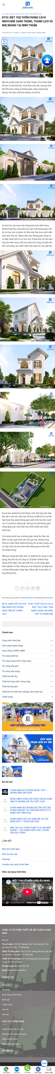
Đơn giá (5, 1014)
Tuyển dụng (7, 1004)
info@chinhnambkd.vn (17, 970)
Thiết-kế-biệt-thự (27, 598)
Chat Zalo (17, 1072)
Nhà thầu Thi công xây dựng (14, 1034)
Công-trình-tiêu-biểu (11, 640)
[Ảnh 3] (12, 771)
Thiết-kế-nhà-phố (10, 686)
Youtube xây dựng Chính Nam (15, 864)
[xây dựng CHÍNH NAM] (27, 4)
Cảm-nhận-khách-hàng (12, 645)
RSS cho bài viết (9, 854)
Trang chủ (6, 985)
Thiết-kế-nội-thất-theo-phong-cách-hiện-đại (22, 691)
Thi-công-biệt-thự (10, 656)
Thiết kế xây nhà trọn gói (12, 1029)
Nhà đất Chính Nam (11, 849)
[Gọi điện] (27, 1068)
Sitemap (6, 859)
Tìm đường (6, 1072)
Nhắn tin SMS (49, 1072)
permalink (49, 598)
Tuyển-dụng (7, 697)
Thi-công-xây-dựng (11, 671)
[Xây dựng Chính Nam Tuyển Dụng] (27, 716)
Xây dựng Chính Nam (37, 33)
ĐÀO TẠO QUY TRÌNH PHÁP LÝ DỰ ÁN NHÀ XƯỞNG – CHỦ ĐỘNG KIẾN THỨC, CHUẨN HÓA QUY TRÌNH (30, 830)
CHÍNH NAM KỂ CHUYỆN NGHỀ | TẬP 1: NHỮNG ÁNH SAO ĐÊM (28, 791)
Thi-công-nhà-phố (10, 666)
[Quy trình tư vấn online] (27, 748)
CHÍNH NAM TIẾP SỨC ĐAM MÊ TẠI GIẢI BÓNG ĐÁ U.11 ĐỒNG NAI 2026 (29, 820)
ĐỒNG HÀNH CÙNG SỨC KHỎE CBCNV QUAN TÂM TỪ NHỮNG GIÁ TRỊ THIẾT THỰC (31, 800)
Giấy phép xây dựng (10, 1044)
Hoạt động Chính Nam (11, 995)
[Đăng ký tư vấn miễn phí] (47, 60)
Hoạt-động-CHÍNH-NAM (13, 650)
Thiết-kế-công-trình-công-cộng (16, 681)
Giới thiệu (6, 990)
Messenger (38, 1072)
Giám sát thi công (9, 1039)
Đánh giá (6, 999)
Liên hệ (5, 1009)
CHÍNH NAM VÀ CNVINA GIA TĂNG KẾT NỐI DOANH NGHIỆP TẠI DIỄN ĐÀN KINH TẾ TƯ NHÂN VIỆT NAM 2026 (30, 810)
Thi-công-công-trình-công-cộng (16, 661)
